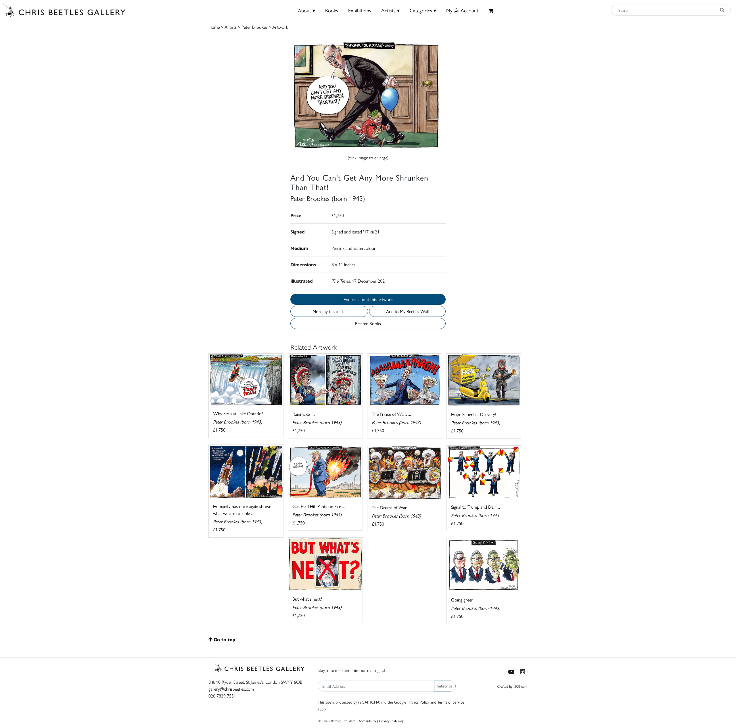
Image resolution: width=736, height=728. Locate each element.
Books (331, 10)
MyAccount (462, 10)
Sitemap (398, 720)
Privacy (384, 720)
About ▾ (306, 10)
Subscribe (445, 686)
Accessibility (367, 720)
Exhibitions (359, 10)
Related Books (368, 323)
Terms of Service (450, 702)
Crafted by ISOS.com (512, 686)
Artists (231, 27)
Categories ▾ (423, 10)
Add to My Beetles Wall (407, 311)
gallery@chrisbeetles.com (231, 688)
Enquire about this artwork (368, 299)
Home (214, 27)
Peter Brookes (254, 27)
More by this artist (329, 311)
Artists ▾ (390, 10)
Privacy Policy (418, 702)
